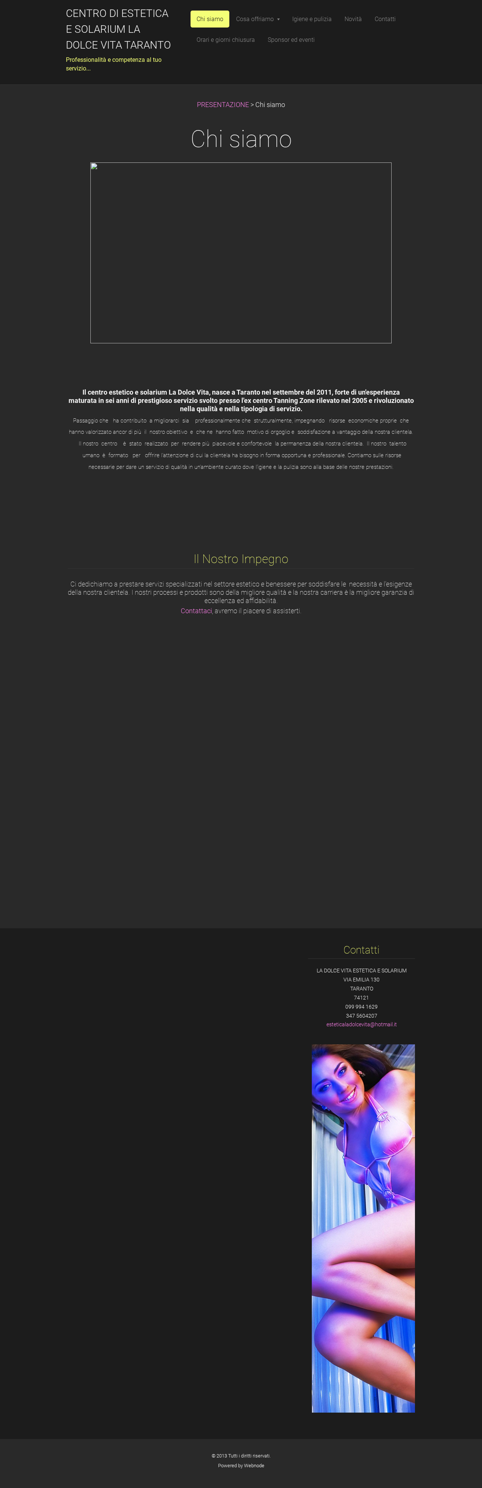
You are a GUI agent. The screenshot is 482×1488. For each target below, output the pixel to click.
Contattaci (196, 611)
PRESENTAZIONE (223, 105)
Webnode (254, 1465)
